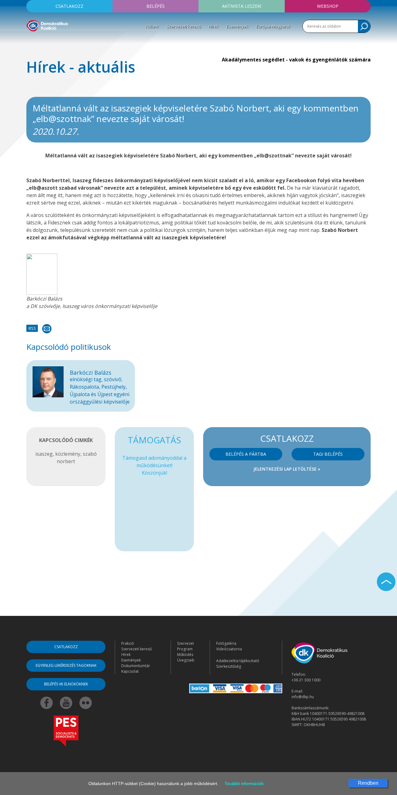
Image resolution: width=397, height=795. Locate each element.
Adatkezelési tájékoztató (237, 660)
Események (237, 26)
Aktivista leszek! (241, 6)
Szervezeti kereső (184, 26)
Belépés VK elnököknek (66, 684)
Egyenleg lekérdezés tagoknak (66, 665)
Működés (185, 654)
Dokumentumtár (135, 665)
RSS (32, 328)
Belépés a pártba (245, 454)
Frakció (127, 643)
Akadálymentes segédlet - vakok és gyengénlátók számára (296, 59)
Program (185, 649)
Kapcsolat (130, 671)
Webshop (327, 6)
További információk (244, 783)
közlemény (67, 453)
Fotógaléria (226, 643)
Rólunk (152, 26)
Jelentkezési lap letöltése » (286, 469)
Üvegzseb (185, 660)
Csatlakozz (69, 6)
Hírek (214, 26)
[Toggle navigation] (30, 40)
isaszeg (44, 453)
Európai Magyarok (273, 26)
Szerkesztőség (228, 666)
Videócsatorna (229, 649)
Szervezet (185, 643)
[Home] (47, 24)
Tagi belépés (328, 454)
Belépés (155, 6)
